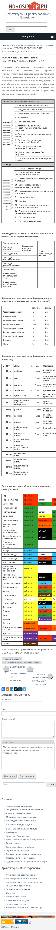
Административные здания (19, 813)
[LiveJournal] (20, 689)
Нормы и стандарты (12, 659)
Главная (5, 45)
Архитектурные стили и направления (24, 882)
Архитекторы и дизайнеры (19, 806)
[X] (16, 689)
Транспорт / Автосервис (17, 836)
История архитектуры (16, 896)
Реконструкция (13, 843)
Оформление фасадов (17, 850)
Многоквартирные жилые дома (21, 817)
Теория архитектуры (16, 904)
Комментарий (8, 719)
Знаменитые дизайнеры (18, 889)
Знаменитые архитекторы (18, 886)
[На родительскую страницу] (30, 669)
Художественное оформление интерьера (26, 861)
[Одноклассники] (7, 689)
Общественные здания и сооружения (24, 809)
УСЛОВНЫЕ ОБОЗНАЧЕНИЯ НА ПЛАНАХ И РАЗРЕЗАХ (40, 679)
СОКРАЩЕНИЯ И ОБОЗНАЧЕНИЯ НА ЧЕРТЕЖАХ (17, 674)
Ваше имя (6, 699)
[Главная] (28, 9)
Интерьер (11, 893)
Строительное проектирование (27, 45)
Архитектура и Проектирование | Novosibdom (28, 15)
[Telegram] (24, 689)
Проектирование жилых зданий (21, 878)
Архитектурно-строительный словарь (24, 907)
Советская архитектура (17, 900)
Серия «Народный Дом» (20, 824)
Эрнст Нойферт (9, 649)
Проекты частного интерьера (20, 858)
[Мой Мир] (11, 689)
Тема (4, 709)
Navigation (28, 36)
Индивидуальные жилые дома (21, 820)
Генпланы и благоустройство (20, 847)
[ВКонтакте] (3, 689)
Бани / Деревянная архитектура (21, 829)
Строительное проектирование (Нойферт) (22, 662)
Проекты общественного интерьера (23, 854)
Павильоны (11, 832)
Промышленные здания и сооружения (25, 839)
